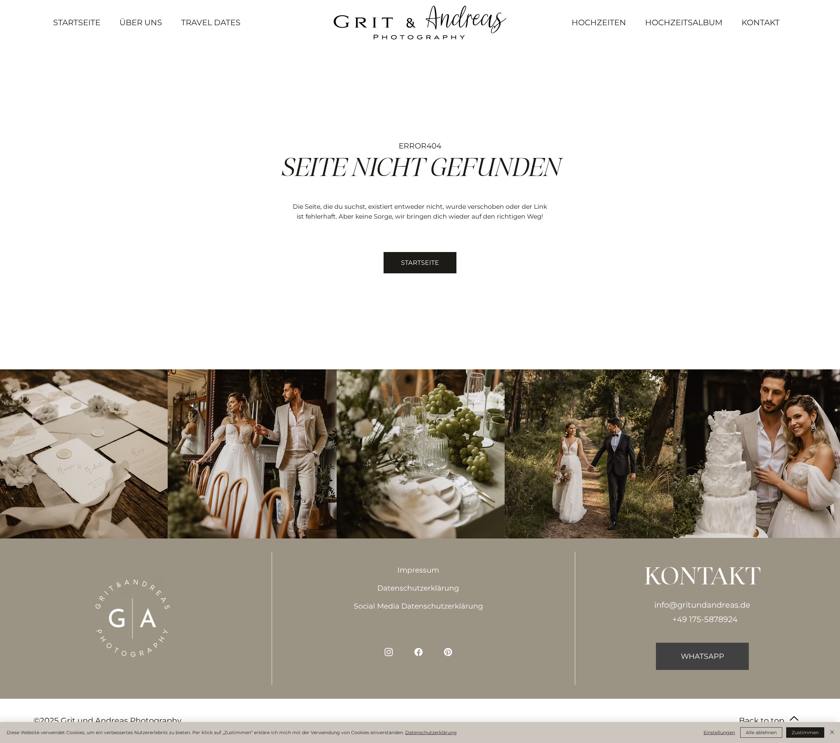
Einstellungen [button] (719, 732)
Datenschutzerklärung (418, 588)
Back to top (761, 720)
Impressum (418, 570)
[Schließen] (832, 732)
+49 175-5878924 (705, 619)
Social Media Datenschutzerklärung (418, 606)
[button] (420, 262)
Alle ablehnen (761, 732)
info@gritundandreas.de (702, 605)
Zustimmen (805, 732)
